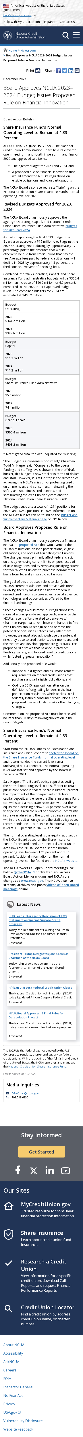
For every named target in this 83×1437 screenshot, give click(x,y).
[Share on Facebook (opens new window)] (58, 71)
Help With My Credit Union (21, 21)
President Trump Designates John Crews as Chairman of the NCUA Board (38, 956)
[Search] (65, 35)
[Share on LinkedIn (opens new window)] (70, 71)
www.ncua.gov (32, 880)
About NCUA (13, 1344)
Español (49, 22)
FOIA (7, 1378)
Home (13, 50)
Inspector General (18, 1387)
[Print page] (38, 71)
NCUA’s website (66, 860)
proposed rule (29, 545)
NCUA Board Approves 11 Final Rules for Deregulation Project (36, 1015)
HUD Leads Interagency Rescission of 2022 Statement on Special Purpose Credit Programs (38, 920)
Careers (9, 1370)
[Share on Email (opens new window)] (77, 71)
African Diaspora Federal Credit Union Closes (40, 988)
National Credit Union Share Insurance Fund (37, 1066)
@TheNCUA (22, 872)
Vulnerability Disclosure (23, 1420)
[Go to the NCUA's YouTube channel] (65, 1170)
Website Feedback (18, 1429)
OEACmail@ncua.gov (25, 1093)
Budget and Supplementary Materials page (40, 517)
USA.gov (10, 1412)
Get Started (41, 1152)
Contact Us (67, 22)
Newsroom (28, 50)
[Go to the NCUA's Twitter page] (33, 1170)
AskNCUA (11, 1361)
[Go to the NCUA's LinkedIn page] (49, 1170)
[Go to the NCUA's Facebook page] (17, 1170)
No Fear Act (13, 1395)
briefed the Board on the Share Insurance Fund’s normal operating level (41, 755)
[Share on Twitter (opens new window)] (64, 71)
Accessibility (13, 1353)
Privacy (9, 1403)
